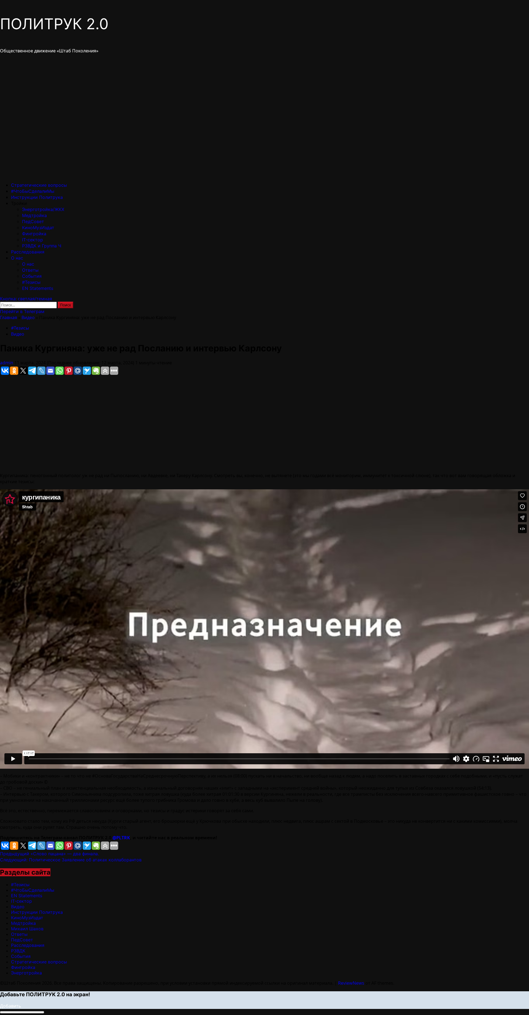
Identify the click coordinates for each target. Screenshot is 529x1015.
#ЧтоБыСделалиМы (32, 191)
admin (7, 363)
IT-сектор (32, 239)
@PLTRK (121, 838)
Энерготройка (26, 973)
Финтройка (34, 233)
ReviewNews (351, 983)
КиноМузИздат (38, 227)
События (32, 276)
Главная (8, 317)
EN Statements (37, 288)
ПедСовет (33, 221)
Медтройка (34, 215)
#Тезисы (31, 282)
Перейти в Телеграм (22, 311)
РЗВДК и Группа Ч (41, 246)
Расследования (27, 252)
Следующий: (71, 859)
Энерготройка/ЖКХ (43, 209)
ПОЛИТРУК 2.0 (54, 24)
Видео (28, 317)
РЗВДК (18, 950)
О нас (17, 258)
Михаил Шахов (27, 928)
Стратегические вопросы (39, 185)
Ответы (30, 270)
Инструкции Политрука (37, 197)
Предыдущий (49, 853)
